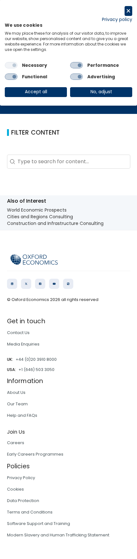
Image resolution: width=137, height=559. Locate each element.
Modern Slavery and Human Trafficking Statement (58, 535)
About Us (16, 392)
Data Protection (23, 500)
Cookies (15, 489)
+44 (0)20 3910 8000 (36, 359)
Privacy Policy (21, 477)
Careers (15, 442)
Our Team (17, 404)
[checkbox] (11, 65)
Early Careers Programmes (35, 454)
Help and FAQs (22, 415)
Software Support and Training (38, 523)
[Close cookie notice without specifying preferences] (128, 11)
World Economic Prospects (37, 210)
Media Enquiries (23, 344)
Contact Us (18, 332)
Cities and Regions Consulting (40, 216)
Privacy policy (117, 20)
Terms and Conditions (30, 512)
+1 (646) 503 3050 (36, 369)
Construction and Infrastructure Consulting (55, 223)
